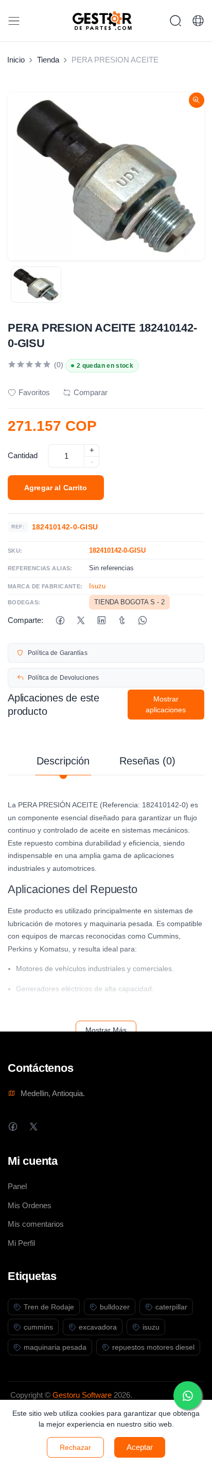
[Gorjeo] (81, 621)
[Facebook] (60, 621)
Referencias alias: (40, 568)
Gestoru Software (82, 1395)
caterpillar (171, 1307)
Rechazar (75, 1447)
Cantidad (23, 455)
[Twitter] (33, 1126)
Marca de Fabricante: (45, 586)
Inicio (16, 59)
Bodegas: (24, 602)
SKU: (15, 551)
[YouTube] (74, 1126)
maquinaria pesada (55, 1347)
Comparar (91, 392)
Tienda (48, 59)
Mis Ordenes (29, 1205)
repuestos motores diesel (153, 1347)
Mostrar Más (106, 1030)
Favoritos (34, 392)
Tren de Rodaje (49, 1307)
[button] (198, 20)
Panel (17, 1186)
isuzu (151, 1327)
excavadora (98, 1327)
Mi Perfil (21, 1243)
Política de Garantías (57, 653)
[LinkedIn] (101, 621)
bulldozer (115, 1307)
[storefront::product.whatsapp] (142, 621)
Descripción (63, 761)
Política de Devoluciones (63, 677)
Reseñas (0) (147, 761)
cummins (38, 1327)
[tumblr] (122, 621)
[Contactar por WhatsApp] (187, 1395)
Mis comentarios (36, 1224)
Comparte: (25, 620)
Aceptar (140, 1447)
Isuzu (97, 586)
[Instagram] (54, 1126)
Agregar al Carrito (55, 487)
